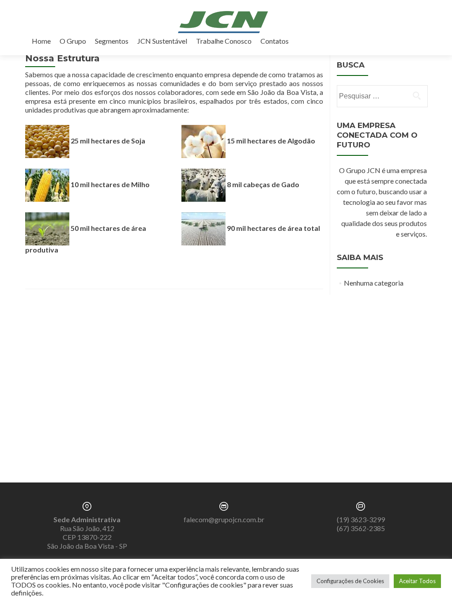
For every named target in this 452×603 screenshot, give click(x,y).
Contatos (274, 41)
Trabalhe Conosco (224, 41)
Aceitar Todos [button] (417, 580)
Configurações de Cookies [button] (350, 580)
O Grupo (73, 41)
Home (41, 41)
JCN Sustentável (162, 41)
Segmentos (111, 41)
